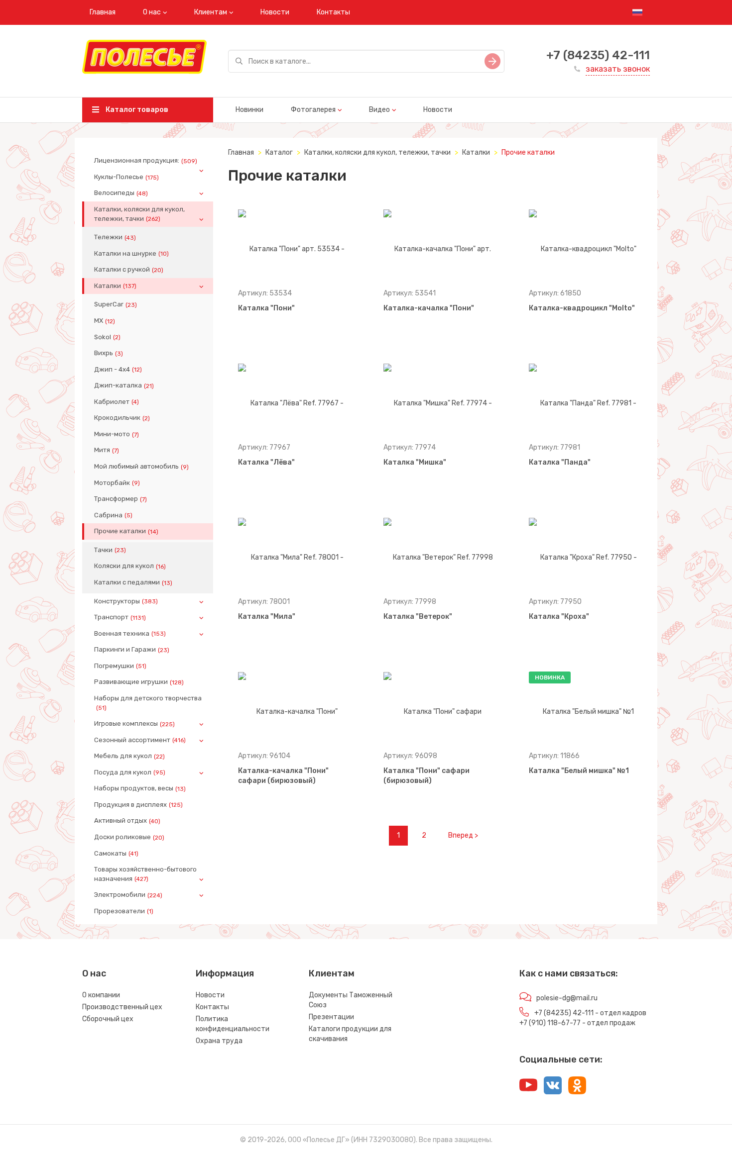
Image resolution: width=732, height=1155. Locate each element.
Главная (103, 12)
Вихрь (108, 353)
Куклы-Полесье (126, 177)
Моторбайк (117, 483)
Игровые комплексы (134, 724)
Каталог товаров (136, 109)
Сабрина (113, 515)
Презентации (331, 1017)
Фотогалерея (313, 109)
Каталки (115, 286)
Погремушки (120, 666)
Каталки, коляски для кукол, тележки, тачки (139, 213)
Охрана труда (219, 1041)
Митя (106, 450)
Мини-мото (116, 434)
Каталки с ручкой (128, 270)
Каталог (279, 152)
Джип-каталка (124, 385)
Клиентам (210, 12)
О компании (101, 995)
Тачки (110, 550)
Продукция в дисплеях (138, 805)
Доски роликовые (129, 837)
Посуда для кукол (129, 772)
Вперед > (463, 835)
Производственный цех (122, 1007)
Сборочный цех (107, 1019)
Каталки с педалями (133, 582)
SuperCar (115, 304)
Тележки (115, 237)
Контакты (333, 12)
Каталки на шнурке (131, 254)
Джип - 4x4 (118, 370)
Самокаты (116, 854)
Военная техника (130, 634)
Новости (274, 12)
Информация (225, 973)
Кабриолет (116, 402)
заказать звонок (618, 69)
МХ (104, 321)
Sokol (107, 337)
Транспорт (120, 617)
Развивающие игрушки (139, 682)
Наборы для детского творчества (148, 702)
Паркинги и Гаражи (131, 650)
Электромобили (128, 895)
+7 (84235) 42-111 (598, 55)
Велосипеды (121, 193)
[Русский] (637, 12)
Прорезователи (123, 911)
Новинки (249, 109)
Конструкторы (126, 601)
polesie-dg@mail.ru (567, 998)
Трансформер (120, 499)
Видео (379, 109)
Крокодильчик (122, 418)
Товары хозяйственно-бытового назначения (145, 874)
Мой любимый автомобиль (141, 467)
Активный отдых (127, 821)
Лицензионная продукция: (145, 161)
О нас (152, 12)
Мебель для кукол (129, 756)
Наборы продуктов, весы (140, 788)
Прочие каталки (126, 531)
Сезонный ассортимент (140, 740)
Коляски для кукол (130, 566)
